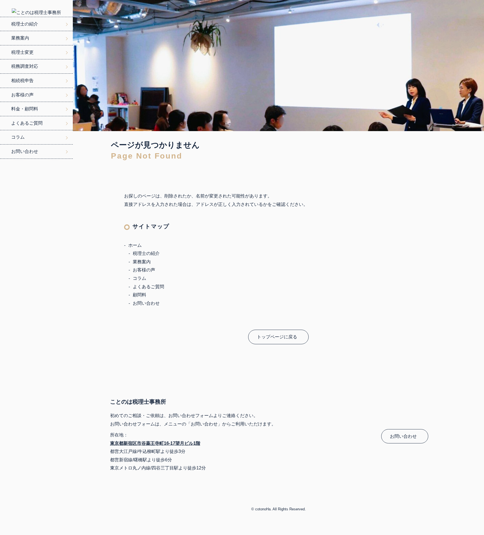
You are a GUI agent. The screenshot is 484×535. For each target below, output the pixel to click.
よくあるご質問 (27, 123)
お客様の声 (22, 94)
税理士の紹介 (24, 24)
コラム (18, 137)
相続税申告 (22, 80)
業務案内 (20, 38)
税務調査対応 (24, 66)
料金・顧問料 (24, 108)
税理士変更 (22, 52)
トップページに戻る (277, 336)
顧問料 (139, 294)
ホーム (135, 245)
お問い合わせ (24, 151)
